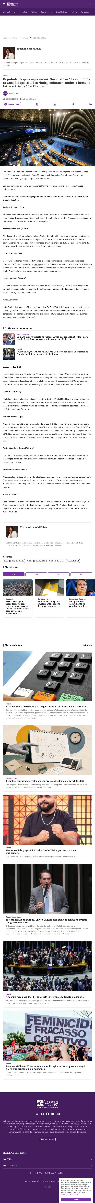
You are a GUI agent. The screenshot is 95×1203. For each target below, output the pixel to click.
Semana (36, 574)
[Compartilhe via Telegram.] (72, 104)
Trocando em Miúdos (29, 48)
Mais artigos (87, 645)
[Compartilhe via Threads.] (54, 104)
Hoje (14, 574)
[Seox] (48, 1186)
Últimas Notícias (9, 12)
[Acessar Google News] (58, 1114)
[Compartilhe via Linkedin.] (90, 104)
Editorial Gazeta (39, 38)
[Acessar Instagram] (42, 1114)
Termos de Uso (36, 1173)
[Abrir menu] (4, 4)
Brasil (25, 38)
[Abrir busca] (90, 4)
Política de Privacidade (55, 1173)
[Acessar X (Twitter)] (37, 1114)
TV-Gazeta (85, 12)
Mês (58, 574)
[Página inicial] (48, 1104)
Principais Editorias (14, 1152)
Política (34, 12)
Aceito (76, 1199)
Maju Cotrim (13, 93)
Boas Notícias (61, 12)
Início (5, 38)
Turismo (74, 12)
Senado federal (73, 561)
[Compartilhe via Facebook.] (37, 104)
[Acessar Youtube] (53, 1114)
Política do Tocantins (56, 561)
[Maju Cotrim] (5, 93)
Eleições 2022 (41, 561)
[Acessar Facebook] (47, 1114)
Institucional (11, 1165)
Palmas (37, 264)
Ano (81, 574)
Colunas (7, 1159)
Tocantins (23, 12)
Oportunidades (46, 12)
